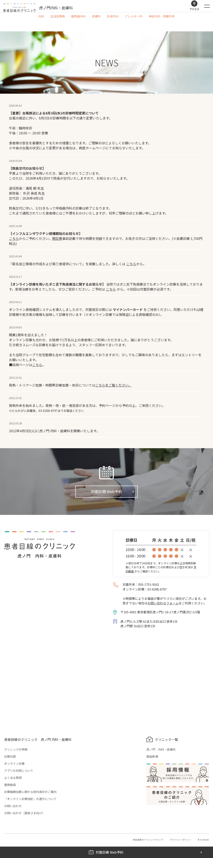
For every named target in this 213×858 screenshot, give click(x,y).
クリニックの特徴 (15, 749)
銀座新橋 (152, 756)
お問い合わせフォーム (163, 603)
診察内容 (10, 756)
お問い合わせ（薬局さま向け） (24, 813)
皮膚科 (96, 16)
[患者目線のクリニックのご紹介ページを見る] (177, 795)
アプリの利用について (18, 770)
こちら (14, 238)
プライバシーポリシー (180, 839)
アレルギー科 (133, 16)
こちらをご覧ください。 (113, 385)
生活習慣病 (57, 16)
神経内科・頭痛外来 (162, 16)
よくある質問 (13, 778)
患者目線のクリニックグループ (148, 839)
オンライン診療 (14, 763)
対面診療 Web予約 (106, 491)
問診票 (57, 238)
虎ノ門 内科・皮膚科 (161, 749)
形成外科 (113, 16)
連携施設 (10, 785)
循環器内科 (78, 16)
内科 (41, 16)
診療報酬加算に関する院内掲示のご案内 (30, 792)
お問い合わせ (13, 806)
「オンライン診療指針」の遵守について (30, 799)
